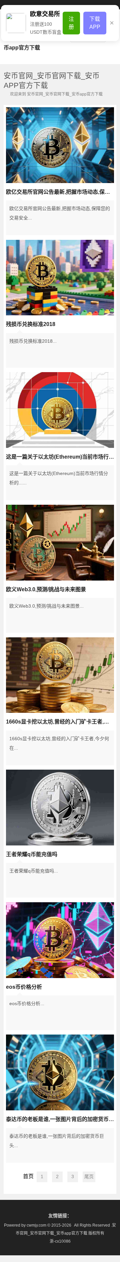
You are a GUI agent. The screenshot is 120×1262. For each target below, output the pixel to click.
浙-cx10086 (60, 1241)
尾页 (89, 1176)
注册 (71, 23)
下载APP (94, 23)
